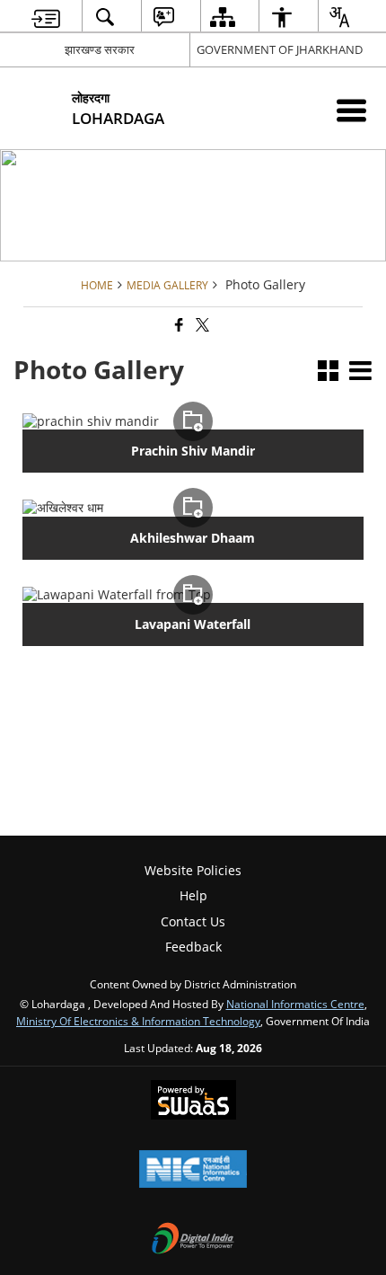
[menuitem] (46, 16)
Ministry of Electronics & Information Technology (138, 1021)
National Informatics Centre (295, 1003)
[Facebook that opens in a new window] (178, 325)
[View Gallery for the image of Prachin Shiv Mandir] (193, 421)
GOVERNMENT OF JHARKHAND (280, 49)
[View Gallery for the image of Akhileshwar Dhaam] (193, 508)
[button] (328, 372)
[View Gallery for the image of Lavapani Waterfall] (193, 595)
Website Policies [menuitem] (193, 870)
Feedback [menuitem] (193, 946)
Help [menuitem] (193, 895)
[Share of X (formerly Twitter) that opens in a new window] (201, 325)
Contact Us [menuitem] (193, 921)
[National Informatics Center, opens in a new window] (193, 1171)
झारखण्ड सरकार (100, 49)
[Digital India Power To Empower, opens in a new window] (193, 1240)
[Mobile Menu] (351, 110)
